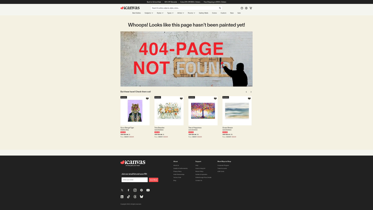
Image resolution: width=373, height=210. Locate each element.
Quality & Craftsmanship (180, 168)
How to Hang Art (200, 168)
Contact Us (198, 180)
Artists (179, 13)
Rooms (190, 13)
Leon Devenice (192, 129)
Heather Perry (124, 129)
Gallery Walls (203, 13)
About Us (176, 165)
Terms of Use (177, 177)
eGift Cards (220, 171)
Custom (223, 13)
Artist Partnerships (178, 174)
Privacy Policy (177, 171)
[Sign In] (246, 8)
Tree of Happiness (195, 128)
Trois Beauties (159, 128)
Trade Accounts (222, 168)
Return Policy (199, 171)
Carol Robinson (158, 129)
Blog (174, 180)
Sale (239, 13)
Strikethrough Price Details (203, 177)
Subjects (148, 13)
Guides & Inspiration (201, 174)
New (232, 13)
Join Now (153, 180)
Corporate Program (223, 165)
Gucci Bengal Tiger (127, 128)
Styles (159, 13)
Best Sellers (136, 13)
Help (196, 165)
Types (169, 13)
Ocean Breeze (227, 128)
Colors (214, 13)
